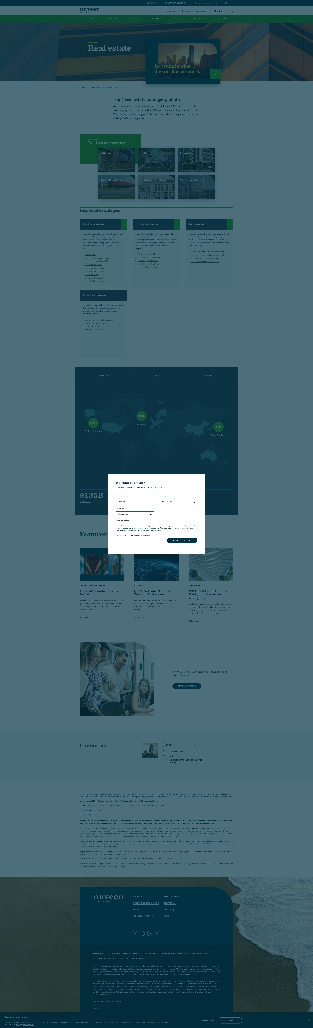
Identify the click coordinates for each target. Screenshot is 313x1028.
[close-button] (201, 478)
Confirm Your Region (123, 496)
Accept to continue (182, 540)
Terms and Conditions (123, 521)
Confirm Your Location (167, 496)
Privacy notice (121, 535)
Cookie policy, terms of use (140, 535)
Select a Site (120, 508)
